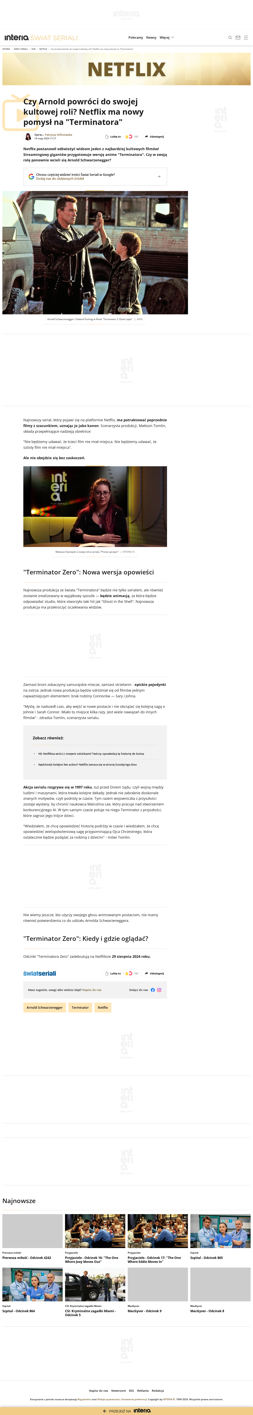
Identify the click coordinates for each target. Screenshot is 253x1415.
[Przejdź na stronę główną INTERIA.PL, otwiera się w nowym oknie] (17, 37)
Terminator (80, 1007)
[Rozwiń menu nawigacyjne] (246, 37)
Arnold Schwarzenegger (45, 1007)
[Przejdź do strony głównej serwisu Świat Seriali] (54, 37)
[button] (167, 37)
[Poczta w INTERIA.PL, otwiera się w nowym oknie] (238, 37)
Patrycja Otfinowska (58, 135)
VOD (33, 49)
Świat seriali (21, 49)
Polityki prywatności (108, 1399)
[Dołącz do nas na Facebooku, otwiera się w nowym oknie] (153, 990)
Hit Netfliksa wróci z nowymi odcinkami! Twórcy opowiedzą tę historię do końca (91, 754)
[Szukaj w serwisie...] (230, 37)
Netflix (43, 49)
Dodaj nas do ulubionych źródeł (75, 179)
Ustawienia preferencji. (134, 1399)
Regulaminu (84, 1399)
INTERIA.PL (169, 1399)
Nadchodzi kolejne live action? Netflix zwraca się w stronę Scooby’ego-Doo (87, 764)
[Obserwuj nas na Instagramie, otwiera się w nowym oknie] (159, 990)
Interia (6, 49)
